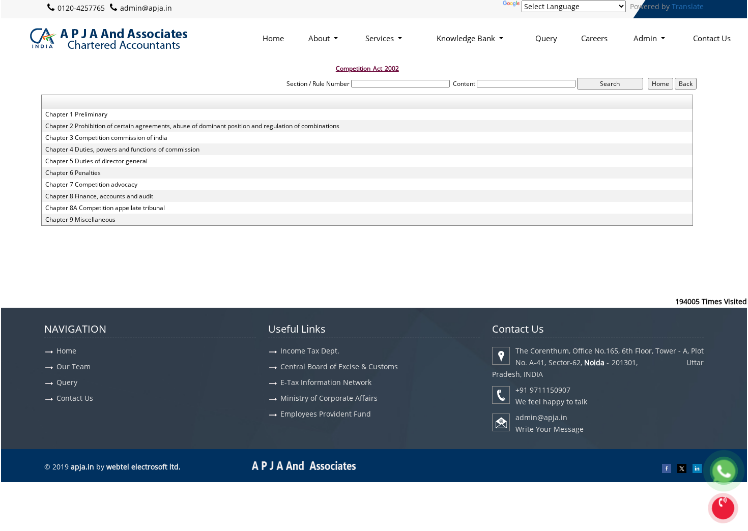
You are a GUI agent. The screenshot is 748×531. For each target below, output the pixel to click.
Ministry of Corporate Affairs (329, 398)
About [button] (320, 38)
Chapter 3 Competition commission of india (106, 138)
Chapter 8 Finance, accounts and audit (99, 196)
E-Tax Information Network (325, 382)
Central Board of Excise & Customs (339, 366)
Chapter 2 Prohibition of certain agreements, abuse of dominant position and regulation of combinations (192, 126)
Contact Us (712, 38)
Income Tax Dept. (309, 351)
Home (273, 38)
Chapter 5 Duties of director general (96, 161)
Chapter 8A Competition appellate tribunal (105, 208)
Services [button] (380, 38)
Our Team (73, 366)
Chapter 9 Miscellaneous (80, 220)
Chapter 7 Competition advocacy (91, 185)
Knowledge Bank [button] (467, 38)
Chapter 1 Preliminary (76, 114)
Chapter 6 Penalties (73, 173)
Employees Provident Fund (325, 414)
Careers (594, 38)
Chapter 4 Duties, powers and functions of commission (122, 149)
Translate (688, 6)
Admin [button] (646, 38)
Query (546, 38)
